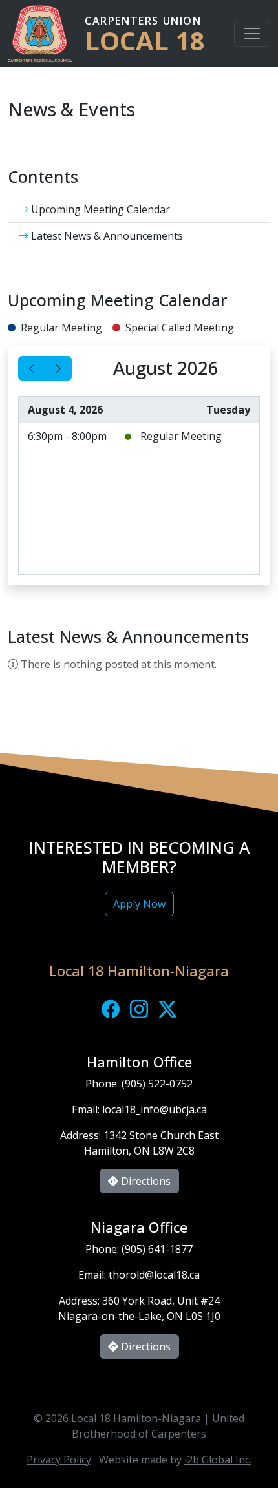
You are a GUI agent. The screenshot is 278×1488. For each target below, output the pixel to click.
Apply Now (139, 904)
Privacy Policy (59, 1459)
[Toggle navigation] (252, 34)
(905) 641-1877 (157, 1249)
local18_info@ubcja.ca (154, 1109)
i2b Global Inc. (217, 1459)
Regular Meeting (181, 436)
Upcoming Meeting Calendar (99, 209)
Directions (144, 1181)
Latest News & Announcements (105, 236)
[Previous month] (31, 368)
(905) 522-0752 (157, 1083)
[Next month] (58, 368)
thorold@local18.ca (154, 1275)
